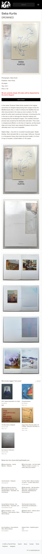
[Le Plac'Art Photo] (6, 5)
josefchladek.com (35, 550)
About (25, 544)
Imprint (20, 544)
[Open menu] (38, 5)
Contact (31, 544)
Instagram (12, 546)
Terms (37, 544)
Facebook (5, 546)
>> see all (37, 381)
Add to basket (21, 99)
